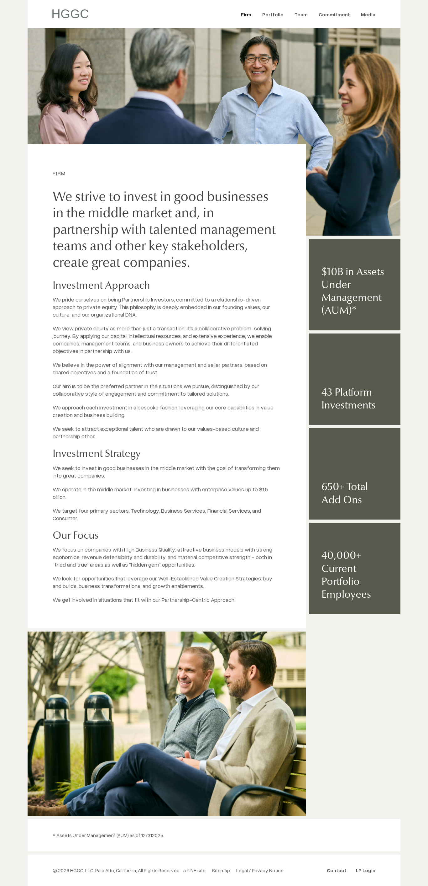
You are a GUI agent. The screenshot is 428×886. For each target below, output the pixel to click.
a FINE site (194, 870)
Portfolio (273, 14)
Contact (337, 870)
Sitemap (221, 870)
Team (301, 14)
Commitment (334, 14)
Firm (246, 14)
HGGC (70, 14)
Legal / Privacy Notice (260, 870)
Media (368, 14)
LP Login (365, 870)
